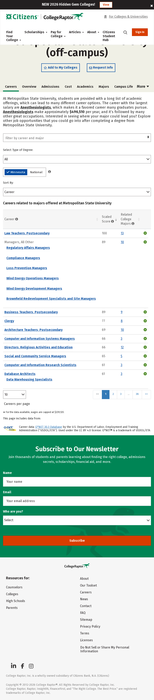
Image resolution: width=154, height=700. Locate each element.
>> (146, 393)
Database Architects (19, 374)
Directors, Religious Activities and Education (38, 347)
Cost (68, 87)
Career (9, 192)
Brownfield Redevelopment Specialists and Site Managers (51, 299)
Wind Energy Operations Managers (32, 278)
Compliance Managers (23, 258)
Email (7, 492)
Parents (12, 608)
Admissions (50, 87)
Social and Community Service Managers (35, 356)
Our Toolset (88, 585)
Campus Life (123, 87)
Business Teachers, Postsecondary (31, 312)
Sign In (139, 32)
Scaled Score (107, 219)
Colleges (12, 594)
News (84, 599)
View (106, 4)
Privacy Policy (90, 626)
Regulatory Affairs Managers (28, 248)
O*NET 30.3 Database (48, 427)
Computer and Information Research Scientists (40, 365)
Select (8, 520)
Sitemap (86, 620)
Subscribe (77, 540)
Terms (84, 633)
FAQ (82, 613)
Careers (86, 592)
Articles (75, 32)
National (36, 172)
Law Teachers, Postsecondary (27, 233)
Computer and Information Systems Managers (39, 339)
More (141, 86)
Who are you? (13, 511)
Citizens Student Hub (109, 36)
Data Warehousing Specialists (29, 379)
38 (137, 393)
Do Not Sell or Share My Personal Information (104, 649)
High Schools (15, 601)
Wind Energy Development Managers (34, 288)
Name (7, 473)
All (6, 159)
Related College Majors (126, 219)
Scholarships (34, 32)
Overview (29, 87)
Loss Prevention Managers (26, 268)
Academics (85, 87)
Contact (85, 606)
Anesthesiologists (35, 107)
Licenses (86, 640)
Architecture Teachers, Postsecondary (33, 330)
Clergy (9, 321)
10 (6, 394)
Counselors (14, 587)
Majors (104, 87)
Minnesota (17, 172)
